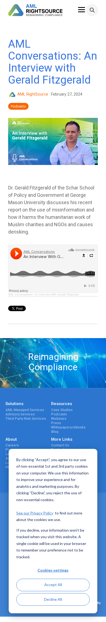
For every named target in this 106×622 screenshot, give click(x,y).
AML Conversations (20, 294)
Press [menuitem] (56, 423)
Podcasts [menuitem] (59, 414)
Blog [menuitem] (54, 431)
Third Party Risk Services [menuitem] (25, 418)
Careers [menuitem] (12, 445)
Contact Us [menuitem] (60, 445)
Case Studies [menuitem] (62, 410)
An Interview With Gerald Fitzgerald (57, 294)
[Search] (92, 10)
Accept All (53, 584)
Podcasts (18, 106)
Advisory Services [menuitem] (20, 414)
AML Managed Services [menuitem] (24, 410)
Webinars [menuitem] (58, 418)
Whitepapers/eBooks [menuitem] (68, 427)
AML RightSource (32, 94)
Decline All (53, 599)
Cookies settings (53, 570)
